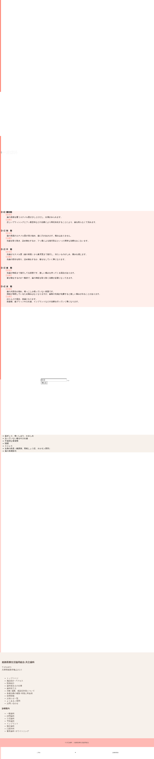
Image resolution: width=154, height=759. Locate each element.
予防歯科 (10, 721)
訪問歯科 (10, 716)
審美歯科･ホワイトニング (18, 731)
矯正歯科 (10, 726)
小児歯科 (10, 719)
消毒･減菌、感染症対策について (21, 691)
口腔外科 (10, 729)
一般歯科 (10, 713)
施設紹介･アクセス (15, 681)
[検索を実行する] (68, 380)
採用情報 (10, 696)
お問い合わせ (12, 703)
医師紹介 (10, 683)
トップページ (12, 678)
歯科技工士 (11, 688)
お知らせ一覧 (12, 698)
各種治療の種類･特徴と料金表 (20, 693)
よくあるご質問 (13, 701)
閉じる (44, 383)
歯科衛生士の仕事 (14, 686)
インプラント (12, 724)
